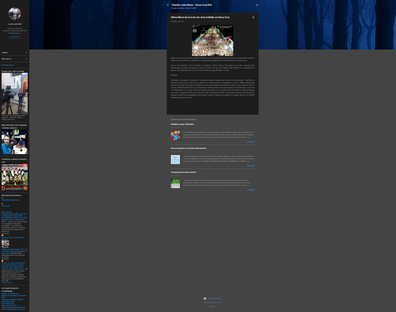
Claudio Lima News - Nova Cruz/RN (192, 5)
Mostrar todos (7, 283)
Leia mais (250, 142)
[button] (253, 17)
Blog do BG (6, 206)
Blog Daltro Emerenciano (10, 200)
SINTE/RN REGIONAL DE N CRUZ (14, 309)
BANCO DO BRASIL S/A (10, 294)
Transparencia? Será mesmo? (183, 172)
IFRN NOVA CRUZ (8, 303)
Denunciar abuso (8, 65)
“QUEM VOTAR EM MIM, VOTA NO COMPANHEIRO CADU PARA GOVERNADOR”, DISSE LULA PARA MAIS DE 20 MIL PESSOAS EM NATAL (14, 218)
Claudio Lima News (15, 24)
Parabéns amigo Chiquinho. (182, 124)
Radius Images (218, 302)
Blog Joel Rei (6, 212)
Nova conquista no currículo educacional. (188, 148)
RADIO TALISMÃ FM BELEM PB (13, 307)
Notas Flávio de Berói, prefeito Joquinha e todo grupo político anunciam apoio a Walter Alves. (13, 267)
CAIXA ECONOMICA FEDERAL (12, 300)
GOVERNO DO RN (8, 302)
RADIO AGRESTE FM (9, 305)
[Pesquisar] (257, 5)
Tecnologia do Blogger (214, 298)
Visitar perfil (14, 37)
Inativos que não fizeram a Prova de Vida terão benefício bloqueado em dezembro (15, 251)
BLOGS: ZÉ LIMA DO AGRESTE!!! (13, 263)
